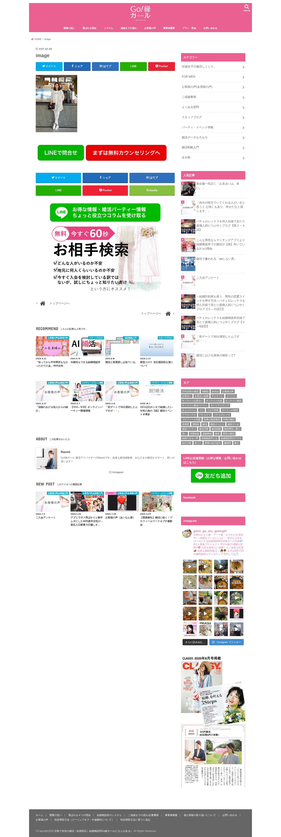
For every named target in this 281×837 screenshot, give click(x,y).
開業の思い (69, 28)
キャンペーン (189, 410)
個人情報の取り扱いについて (200, 815)
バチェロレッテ (222, 414)
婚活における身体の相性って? (215, 355)
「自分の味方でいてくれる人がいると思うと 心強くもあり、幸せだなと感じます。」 (220, 207)
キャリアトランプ (220, 405)
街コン (198, 443)
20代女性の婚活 (190, 391)
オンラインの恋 (214, 400)
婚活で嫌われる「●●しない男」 (216, 258)
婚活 (204, 424)
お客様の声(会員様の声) (197, 86)
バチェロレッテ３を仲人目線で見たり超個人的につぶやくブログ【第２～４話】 (220, 225)
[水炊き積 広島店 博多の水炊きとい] (221, 613)
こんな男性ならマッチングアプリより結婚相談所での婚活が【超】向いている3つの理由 (220, 244)
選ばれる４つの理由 (79, 815)
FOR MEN (188, 76)
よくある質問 (190, 107)
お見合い (186, 396)
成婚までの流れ (129, 28)
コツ (201, 410)
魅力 (236, 443)
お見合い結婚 (201, 396)
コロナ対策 (212, 410)
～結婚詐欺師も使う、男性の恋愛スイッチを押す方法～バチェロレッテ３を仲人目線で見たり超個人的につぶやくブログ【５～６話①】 (220, 303)
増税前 (195, 424)
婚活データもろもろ (195, 137)
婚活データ (233, 424)
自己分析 (186, 443)
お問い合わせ (210, 28)
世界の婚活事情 (212, 419)
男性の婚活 (228, 433)
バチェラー (205, 414)
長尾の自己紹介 (213, 443)
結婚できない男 (190, 438)
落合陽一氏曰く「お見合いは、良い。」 (217, 185)
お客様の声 (150, 28)
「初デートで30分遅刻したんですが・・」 (218, 338)
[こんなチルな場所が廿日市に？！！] (190, 566)
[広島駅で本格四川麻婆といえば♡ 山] (237, 582)
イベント (231, 396)
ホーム (39, 815)
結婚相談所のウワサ (231, 438)
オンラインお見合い (192, 400)
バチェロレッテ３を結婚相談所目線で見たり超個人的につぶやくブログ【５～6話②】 (220, 322)
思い (184, 433)
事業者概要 (169, 28)
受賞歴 (185, 424)
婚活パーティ (189, 429)
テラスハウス (189, 414)
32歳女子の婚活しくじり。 (199, 66)
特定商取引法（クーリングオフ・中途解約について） (84, 819)
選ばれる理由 (89, 28)
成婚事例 (207, 433)
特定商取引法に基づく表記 (135, 819)
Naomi (65, 452)
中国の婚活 (229, 419)
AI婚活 (205, 391)
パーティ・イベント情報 (197, 127)
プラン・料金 (189, 28)
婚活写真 (203, 429)
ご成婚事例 (189, 96)
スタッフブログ (192, 117)
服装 (217, 433)
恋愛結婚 (194, 433)
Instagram (117, 472)
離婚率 (227, 443)
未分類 (186, 157)
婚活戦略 (216, 429)
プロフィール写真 (191, 419)
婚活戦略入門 (190, 147)
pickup (215, 391)
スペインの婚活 (230, 410)
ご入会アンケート (207, 277)
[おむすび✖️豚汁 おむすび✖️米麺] (205, 613)
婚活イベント (217, 424)
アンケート (217, 396)
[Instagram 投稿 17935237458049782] (237, 613)
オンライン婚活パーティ (194, 405)
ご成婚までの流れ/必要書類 (143, 815)
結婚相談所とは (209, 438)
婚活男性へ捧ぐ (232, 429)
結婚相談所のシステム (109, 815)
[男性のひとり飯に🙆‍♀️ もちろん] (190, 613)
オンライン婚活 (233, 400)
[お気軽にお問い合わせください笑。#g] (221, 629)
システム (108, 28)
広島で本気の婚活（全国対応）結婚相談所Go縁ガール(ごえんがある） (93, 831)
